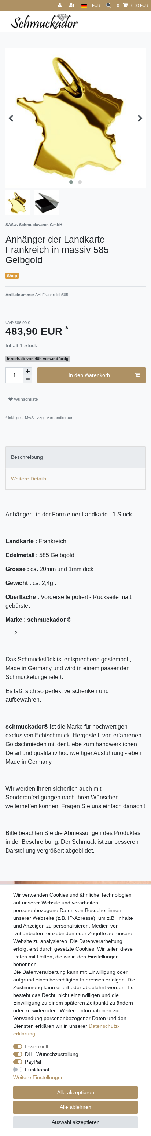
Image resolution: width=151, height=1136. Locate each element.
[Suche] (108, 5)
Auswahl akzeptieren (76, 1122)
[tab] (75, 457)
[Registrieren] (73, 5)
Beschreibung (27, 457)
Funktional (37, 1070)
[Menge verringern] (27, 379)
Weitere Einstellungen (38, 1077)
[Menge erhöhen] (27, 371)
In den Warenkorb (89, 375)
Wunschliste (25, 399)
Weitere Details (28, 479)
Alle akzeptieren (75, 1092)
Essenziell (36, 1046)
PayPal (33, 1062)
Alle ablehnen (75, 1107)
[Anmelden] (60, 5)
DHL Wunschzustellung (51, 1054)
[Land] (84, 5)
